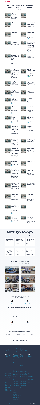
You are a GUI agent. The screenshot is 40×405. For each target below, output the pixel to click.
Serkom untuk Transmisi (7, 357)
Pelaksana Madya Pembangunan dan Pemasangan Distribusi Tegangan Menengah (8, 382)
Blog (18, 403)
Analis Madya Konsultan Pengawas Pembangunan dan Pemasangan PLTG (23, 381)
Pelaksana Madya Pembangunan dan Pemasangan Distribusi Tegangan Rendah (8, 384)
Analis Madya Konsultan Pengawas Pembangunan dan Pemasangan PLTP (23, 387)
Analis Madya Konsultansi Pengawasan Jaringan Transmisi (31, 377)
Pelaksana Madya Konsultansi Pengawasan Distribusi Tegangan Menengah (8, 373)
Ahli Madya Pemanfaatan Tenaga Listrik (16, 370)
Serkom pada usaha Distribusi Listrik (16, 347)
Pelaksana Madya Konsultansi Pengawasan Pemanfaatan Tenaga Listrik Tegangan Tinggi (16, 379)
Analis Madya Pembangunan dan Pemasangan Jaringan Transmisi (31, 383)
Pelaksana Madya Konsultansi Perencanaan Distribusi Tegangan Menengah (8, 377)
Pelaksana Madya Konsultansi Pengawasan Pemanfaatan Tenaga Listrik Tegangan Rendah (16, 377)
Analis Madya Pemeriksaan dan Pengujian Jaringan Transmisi (31, 389)
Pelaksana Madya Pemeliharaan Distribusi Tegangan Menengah (8, 385)
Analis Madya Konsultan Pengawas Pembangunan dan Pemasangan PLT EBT (23, 375)
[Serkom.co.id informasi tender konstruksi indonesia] (7, 1)
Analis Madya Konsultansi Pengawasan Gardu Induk (30, 376)
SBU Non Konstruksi (22, 357)
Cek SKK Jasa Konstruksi (22, 355)
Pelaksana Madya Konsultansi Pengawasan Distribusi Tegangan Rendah (8, 375)
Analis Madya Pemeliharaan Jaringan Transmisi (31, 386)
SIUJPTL (29, 355)
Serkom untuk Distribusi (7, 356)
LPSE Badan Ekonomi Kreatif (15, 355)
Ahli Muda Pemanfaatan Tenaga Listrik (16, 371)
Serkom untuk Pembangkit (7, 355)
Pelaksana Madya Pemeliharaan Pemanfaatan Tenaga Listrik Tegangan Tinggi (16, 398)
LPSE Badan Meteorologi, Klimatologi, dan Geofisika (15, 360)
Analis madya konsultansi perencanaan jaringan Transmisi (31, 380)
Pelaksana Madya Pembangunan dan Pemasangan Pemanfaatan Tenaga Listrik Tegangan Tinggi (16, 392)
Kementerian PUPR (30, 356)
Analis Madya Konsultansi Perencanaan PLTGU (22, 397)
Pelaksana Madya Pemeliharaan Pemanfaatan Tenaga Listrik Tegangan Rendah (16, 396)
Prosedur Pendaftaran (22, 348)
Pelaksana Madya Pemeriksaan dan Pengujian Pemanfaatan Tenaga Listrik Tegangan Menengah (16, 400)
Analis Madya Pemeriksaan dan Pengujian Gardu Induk (31, 388)
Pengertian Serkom (7, 347)
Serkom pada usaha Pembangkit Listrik (16, 348)
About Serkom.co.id (7, 403)
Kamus (20, 403)
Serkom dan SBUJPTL (7, 350)
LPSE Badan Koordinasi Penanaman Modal (16, 359)
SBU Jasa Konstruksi (22, 356)
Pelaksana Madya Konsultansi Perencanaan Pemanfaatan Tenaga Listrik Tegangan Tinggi (16, 385)
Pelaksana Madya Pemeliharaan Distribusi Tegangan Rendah (8, 387)
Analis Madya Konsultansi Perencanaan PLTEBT (22, 394)
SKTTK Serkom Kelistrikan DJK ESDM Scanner (23, 366)
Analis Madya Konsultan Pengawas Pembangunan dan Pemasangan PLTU (23, 390)
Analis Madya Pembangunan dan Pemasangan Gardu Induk (31, 382)
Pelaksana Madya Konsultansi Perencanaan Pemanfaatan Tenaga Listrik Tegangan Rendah (16, 383)
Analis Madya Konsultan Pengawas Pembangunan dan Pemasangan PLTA (23, 377)
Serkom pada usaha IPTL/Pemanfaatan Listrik (15, 351)
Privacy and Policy (11, 403)
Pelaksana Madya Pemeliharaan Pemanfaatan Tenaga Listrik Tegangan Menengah (16, 394)
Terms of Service (15, 403)
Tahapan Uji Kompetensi (22, 349)
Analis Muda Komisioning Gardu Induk (31, 391)
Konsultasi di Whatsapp (12, 303)
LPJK (28, 357)
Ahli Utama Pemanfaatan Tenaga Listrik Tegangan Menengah (16, 373)
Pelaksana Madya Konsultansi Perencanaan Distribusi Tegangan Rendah (8, 380)
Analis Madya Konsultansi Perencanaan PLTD (22, 393)
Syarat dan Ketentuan (22, 347)
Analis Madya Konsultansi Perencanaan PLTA (22, 391)
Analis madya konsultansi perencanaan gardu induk (30, 379)
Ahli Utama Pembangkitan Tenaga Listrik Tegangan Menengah (23, 373)
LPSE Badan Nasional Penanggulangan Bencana (15, 363)
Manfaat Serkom (6, 348)
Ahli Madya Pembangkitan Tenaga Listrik (23, 370)
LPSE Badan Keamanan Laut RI (15, 356)
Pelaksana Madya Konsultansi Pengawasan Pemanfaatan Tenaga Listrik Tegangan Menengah (16, 375)
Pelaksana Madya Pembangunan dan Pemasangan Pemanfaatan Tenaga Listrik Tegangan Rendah (16, 390)
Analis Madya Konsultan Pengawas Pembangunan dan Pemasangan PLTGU (23, 383)
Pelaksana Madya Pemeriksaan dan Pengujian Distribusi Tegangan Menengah (8, 389)
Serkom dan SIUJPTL (7, 349)
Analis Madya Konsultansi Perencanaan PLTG (22, 396)
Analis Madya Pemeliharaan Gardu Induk (31, 385)
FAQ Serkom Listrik (30, 347)
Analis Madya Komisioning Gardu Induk (31, 373)
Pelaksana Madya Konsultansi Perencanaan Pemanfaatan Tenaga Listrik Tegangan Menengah (16, 381)
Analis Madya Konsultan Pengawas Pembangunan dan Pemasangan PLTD (23, 379)
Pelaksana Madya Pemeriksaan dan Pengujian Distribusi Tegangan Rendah (8, 391)
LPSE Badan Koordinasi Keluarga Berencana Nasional (16, 357)
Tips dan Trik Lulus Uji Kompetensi (23, 350)
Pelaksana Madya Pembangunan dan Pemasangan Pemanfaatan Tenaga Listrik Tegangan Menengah (16, 387)
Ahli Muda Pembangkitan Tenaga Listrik (23, 371)
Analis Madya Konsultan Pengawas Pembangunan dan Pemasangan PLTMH (23, 385)
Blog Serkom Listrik (30, 348)
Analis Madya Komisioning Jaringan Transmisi (31, 374)
